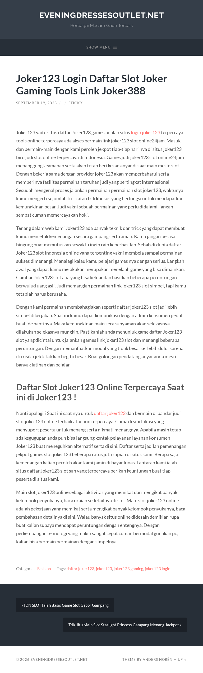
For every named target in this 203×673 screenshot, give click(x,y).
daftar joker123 (110, 413)
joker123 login (157, 568)
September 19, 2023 (36, 103)
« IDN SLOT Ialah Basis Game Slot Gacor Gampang (65, 605)
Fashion (44, 568)
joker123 (104, 568)
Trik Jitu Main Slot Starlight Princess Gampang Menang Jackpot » (125, 624)
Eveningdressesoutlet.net (101, 15)
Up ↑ (182, 659)
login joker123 (145, 132)
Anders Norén (158, 659)
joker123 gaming (128, 568)
